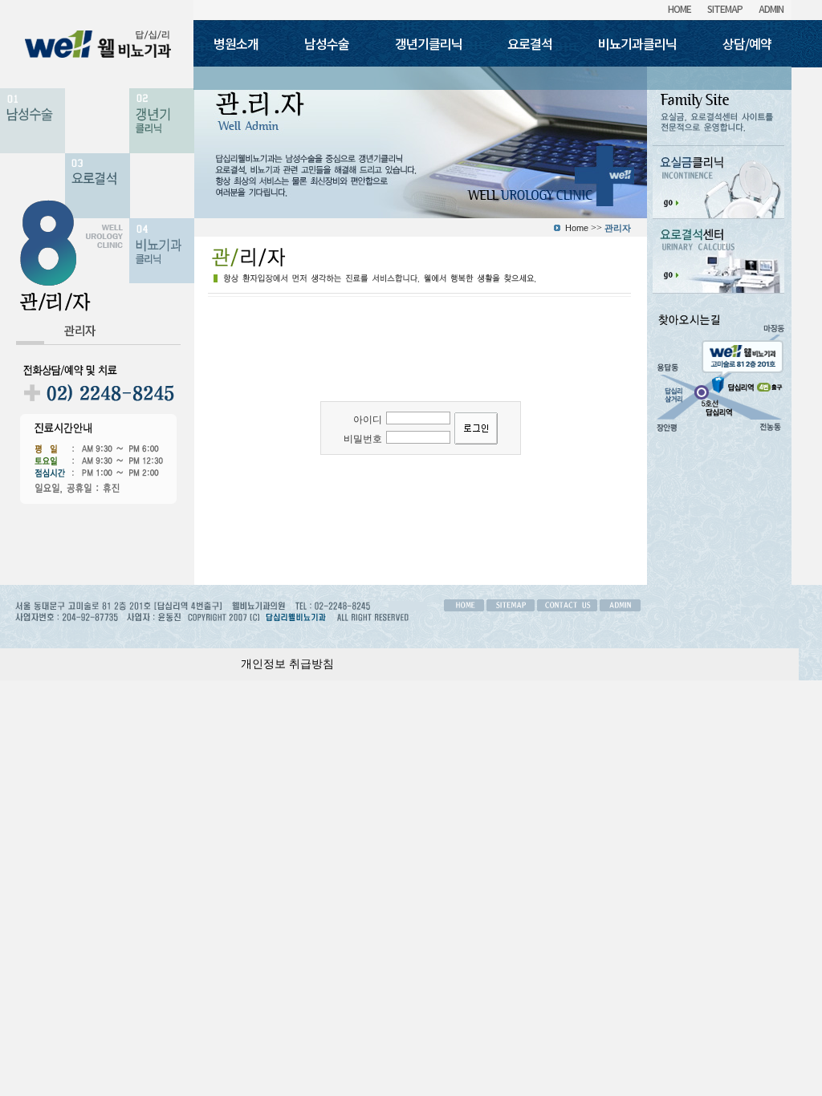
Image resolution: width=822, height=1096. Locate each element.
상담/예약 (746, 43)
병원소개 (236, 43)
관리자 (80, 330)
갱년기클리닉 (428, 43)
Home (576, 228)
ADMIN (771, 8)
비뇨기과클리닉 (637, 43)
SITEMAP (725, 8)
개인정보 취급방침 (287, 664)
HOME (679, 8)
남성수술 (326, 43)
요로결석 (529, 43)
